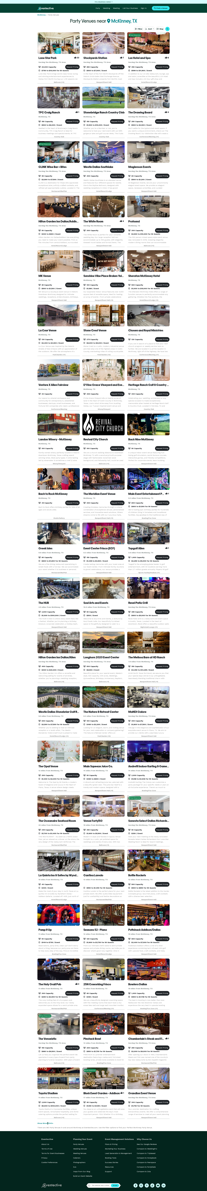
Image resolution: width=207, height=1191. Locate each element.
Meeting (116, 8)
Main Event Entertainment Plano (148, 493)
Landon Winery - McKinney (55, 439)
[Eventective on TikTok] (152, 1185)
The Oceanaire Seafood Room (57, 820)
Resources (109, 1167)
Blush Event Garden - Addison (101, 1093)
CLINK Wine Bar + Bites (52, 167)
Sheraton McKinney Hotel (144, 276)
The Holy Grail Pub (49, 984)
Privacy (44, 1158)
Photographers (79, 1162)
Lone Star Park (47, 58)
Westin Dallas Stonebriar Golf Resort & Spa (64, 711)
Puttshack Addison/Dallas (144, 929)
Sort (150, 29)
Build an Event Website (82, 1176)
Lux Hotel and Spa (139, 58)
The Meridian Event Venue (99, 493)
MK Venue (44, 276)
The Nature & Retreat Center (101, 711)
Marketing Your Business (115, 1149)
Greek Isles (45, 548)
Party (98, 8)
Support (108, 1171)
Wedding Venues (80, 1149)
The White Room (93, 221)
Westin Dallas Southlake (98, 167)
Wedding (106, 8)
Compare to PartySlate (146, 1167)
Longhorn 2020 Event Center (101, 657)
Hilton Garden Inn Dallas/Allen (57, 657)
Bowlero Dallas (137, 984)
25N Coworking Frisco (97, 984)
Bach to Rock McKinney (53, 493)
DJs (74, 1167)
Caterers (76, 1158)
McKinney (41, 15)
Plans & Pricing (111, 1144)
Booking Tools (110, 1158)
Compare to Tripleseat (146, 1153)
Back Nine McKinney (141, 439)
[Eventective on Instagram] (141, 1185)
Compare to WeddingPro (147, 1149)
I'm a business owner (103, 2)
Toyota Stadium (48, 1093)
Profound (134, 221)
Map (161, 29)
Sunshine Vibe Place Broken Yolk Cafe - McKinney (113, 276)
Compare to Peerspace (146, 1162)
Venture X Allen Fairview (53, 385)
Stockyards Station (95, 58)
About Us (45, 1144)
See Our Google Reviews (147, 1144)
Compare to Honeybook (146, 1158)
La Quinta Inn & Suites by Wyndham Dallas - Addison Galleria (75, 875)
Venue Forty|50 (92, 820)
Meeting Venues (79, 1153)
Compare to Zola (144, 1171)
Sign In (144, 8)
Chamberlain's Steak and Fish (146, 1038)
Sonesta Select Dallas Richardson (149, 820)
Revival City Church (95, 439)
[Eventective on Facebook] (135, 1185)
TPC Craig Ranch (49, 112)
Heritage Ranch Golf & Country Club (150, 385)
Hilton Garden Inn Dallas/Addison (59, 221)
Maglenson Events (139, 167)
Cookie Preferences (49, 1162)
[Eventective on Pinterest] (147, 1185)
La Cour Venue (47, 330)
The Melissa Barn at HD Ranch (146, 657)
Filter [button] (139, 29)
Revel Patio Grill (138, 602)
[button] (167, 29)
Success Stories (111, 1162)
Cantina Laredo (93, 875)
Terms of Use (46, 1149)
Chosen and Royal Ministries (145, 330)
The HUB (43, 602)
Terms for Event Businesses (52, 1153)
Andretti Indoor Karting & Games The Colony (155, 766)
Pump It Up (45, 929)
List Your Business (130, 8)
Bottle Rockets (137, 875)
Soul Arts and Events (95, 602)
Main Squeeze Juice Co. (98, 766)
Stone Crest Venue (95, 330)
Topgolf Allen (136, 548)
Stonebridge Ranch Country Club (104, 112)
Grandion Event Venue (142, 1093)
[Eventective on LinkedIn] (164, 1185)
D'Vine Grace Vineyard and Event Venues (108, 385)
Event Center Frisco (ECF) (99, 548)
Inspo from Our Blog (81, 1171)
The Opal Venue (48, 766)
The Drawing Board (140, 112)
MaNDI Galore (137, 711)
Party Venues (78, 1144)
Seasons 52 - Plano (95, 929)
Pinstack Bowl (92, 1038)
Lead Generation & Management (118, 1153)
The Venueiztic (47, 1038)
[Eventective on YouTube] (158, 1185)
